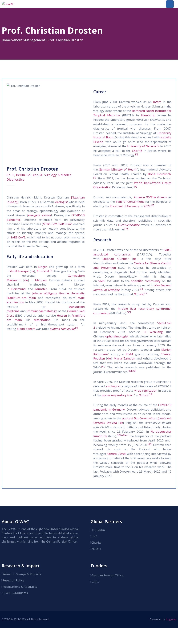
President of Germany (125, 206)
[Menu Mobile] (170, 4)
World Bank (142, 183)
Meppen (41, 280)
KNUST (96, 549)
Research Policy (13, 580)
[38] (134, 370)
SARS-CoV (65, 224)
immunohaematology (42, 311)
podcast (127, 418)
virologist (61, 202)
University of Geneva (141, 146)
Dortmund (18, 289)
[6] (136, 154)
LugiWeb (171, 619)
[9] (152, 205)
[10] (126, 228)
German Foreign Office (107, 575)
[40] (122, 435)
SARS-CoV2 (18, 237)
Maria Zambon (124, 358)
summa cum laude (62, 329)
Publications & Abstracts (19, 587)
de (32, 271)
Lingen (42, 267)
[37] (103, 366)
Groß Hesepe (19, 271)
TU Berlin (98, 530)
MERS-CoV (50, 224)
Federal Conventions (130, 202)
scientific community (145, 281)
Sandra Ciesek (116, 454)
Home (6, 40)
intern (157, 102)
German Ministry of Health (118, 169)
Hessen (62, 315)
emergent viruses (39, 215)
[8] (135, 186)
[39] (150, 394)
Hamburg (148, 115)
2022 (147, 206)
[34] (141, 288)
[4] (76, 327)
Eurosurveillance (129, 225)
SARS (101, 281)
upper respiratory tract (118, 395)
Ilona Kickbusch (159, 174)
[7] (94, 177)
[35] (145, 293)
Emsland (43, 271)
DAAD (95, 582)
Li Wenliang (153, 332)
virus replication (145, 390)
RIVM (129, 354)
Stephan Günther (115, 259)
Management (35, 40)
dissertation (42, 320)
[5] (158, 145)
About (18, 40)
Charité (137, 151)
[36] (129, 312)
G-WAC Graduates (15, 593)
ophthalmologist (116, 336)
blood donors (26, 329)
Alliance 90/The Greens (150, 197)
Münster (41, 289)
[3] (51, 270)
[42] (150, 443)
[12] (130, 370)
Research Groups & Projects (21, 574)
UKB (94, 536)
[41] (126, 435)
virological (113, 386)
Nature (138, 294)
